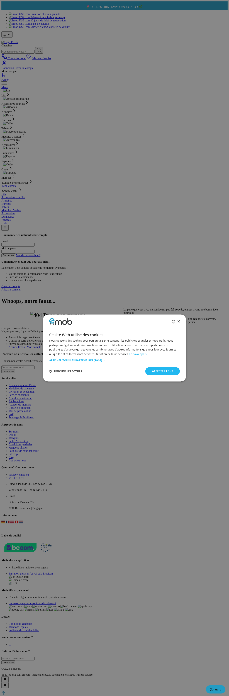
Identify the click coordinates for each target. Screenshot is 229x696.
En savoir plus (138, 354)
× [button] (178, 321)
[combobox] (173, 321)
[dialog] (114, 347)
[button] (114, 360)
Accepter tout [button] (162, 371)
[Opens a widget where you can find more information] (215, 689)
